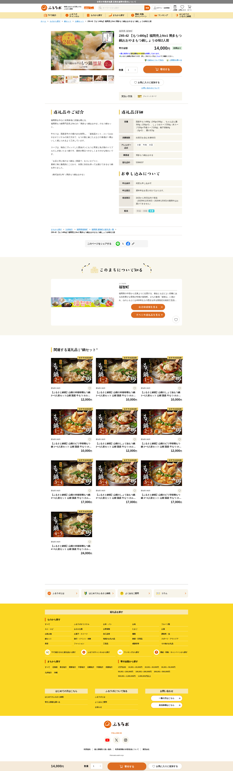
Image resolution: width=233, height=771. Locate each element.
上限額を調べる (175, 60)
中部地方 (81, 667)
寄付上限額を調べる (52, 702)
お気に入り (182, 10)
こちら (158, 56)
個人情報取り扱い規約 (102, 749)
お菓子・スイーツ (81, 634)
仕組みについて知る (155, 60)
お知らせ (98, 707)
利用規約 (87, 749)
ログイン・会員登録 (163, 8)
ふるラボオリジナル (81, 624)
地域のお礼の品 (109, 639)
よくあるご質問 (101, 702)
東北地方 (63, 667)
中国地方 (99, 667)
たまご (134, 629)
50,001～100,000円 (125, 672)
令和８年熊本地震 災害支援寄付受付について (116, 2)
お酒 (163, 629)
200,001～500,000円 (162, 672)
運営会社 (146, 749)
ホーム (43, 21)
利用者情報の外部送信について (127, 749)
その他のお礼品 (167, 644)
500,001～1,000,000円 (127, 676)
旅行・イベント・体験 (82, 639)
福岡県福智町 (82, 229)
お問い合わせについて (150, 88)
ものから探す (55, 21)
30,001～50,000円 (168, 667)
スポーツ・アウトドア (169, 639)
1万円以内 (122, 667)
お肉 (134, 624)
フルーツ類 (165, 624)
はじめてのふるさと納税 (54, 697)
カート (189, 10)
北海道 (55, 667)
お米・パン (107, 624)
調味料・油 (165, 634)
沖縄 (56, 673)
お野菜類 (106, 629)
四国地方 (109, 667)
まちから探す (56, 229)
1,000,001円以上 (144, 676)
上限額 (175, 10)
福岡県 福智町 (126, 31)
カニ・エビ (49, 629)
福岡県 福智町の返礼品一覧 (103, 229)
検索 (147, 8)
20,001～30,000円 (152, 667)
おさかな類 (78, 629)
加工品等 (106, 634)
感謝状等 (135, 644)
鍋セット (67, 21)
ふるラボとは (100, 697)
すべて (47, 624)
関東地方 (72, 667)
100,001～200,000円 (144, 672)
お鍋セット (79, 21)
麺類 (134, 634)
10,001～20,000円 (135, 667)
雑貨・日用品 (137, 639)
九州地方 (69, 229)
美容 (46, 644)
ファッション (79, 644)
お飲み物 (48, 634)
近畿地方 (90, 667)
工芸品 (105, 644)
